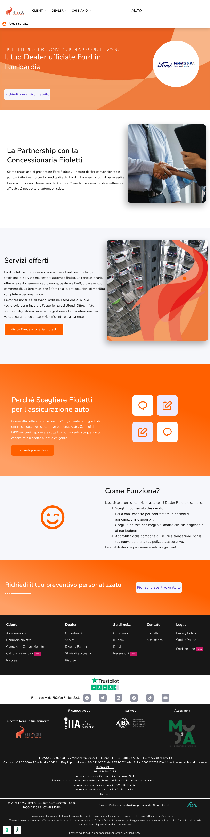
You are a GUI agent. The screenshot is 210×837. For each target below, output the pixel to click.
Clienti (37, 11)
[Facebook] (87, 698)
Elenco (56, 781)
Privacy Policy (186, 633)
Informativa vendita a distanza (93, 790)
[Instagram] (134, 698)
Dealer (58, 11)
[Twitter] (103, 698)
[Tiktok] (150, 698)
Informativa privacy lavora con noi (93, 785)
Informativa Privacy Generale (93, 776)
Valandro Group (151, 805)
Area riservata (19, 24)
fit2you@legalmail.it (160, 758)
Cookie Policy (186, 639)
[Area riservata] (4, 24)
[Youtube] (165, 698)
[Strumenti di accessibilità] (17, 830)
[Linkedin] (118, 698)
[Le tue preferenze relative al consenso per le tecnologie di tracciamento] (7, 830)
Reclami (105, 794)
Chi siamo (80, 11)
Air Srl (165, 805)
